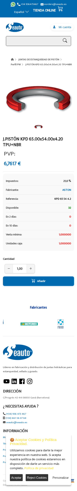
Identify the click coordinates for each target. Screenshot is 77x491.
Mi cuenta (64, 27)
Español (19, 12)
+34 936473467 (29, 4)
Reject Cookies (37, 477)
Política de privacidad (38, 468)
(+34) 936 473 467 (16, 414)
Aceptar (16, 477)
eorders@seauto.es (55, 4)
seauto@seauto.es (16, 422)
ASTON (66, 190)
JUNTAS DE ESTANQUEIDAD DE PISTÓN (38, 59)
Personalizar (61, 477)
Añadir (41, 281)
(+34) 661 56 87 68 (16, 418)
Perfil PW (16, 64)
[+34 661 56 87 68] (13, 4)
